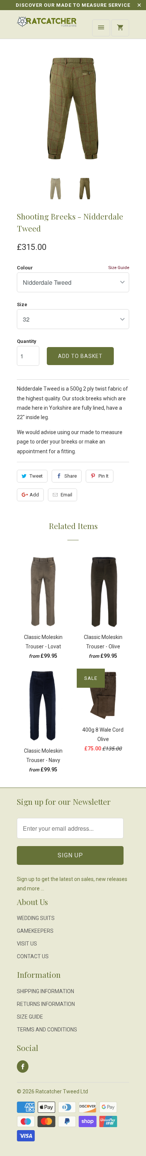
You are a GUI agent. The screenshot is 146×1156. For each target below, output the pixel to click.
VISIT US (27, 944)
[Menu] (101, 28)
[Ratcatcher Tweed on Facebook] (22, 1066)
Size (22, 304)
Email (66, 495)
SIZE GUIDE (30, 1017)
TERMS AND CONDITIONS (47, 1030)
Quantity (26, 341)
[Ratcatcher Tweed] (47, 27)
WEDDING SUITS (36, 918)
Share (70, 476)
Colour (25, 268)
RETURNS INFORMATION (46, 1004)
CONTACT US (33, 956)
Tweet (36, 476)
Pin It (103, 476)
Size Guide (118, 267)
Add (34, 495)
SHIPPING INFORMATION (45, 991)
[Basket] (120, 28)
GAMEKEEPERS (35, 931)
